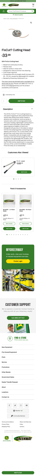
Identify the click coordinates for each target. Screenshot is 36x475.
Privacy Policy (5, 424)
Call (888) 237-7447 (18, 318)
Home (4, 18)
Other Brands (6, 372)
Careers (22, 426)
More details (9, 223)
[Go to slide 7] (20, 234)
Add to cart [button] (24, 172)
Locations (5, 392)
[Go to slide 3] (11, 234)
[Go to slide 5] (16, 234)
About (4, 387)
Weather (18, 410)
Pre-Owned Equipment (9, 352)
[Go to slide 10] (27, 234)
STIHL (8, 18)
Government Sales (8, 377)
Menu (4, 11)
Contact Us (5, 397)
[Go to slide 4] (13, 234)
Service (4, 362)
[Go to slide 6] (18, 234)
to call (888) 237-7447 (18, 1)
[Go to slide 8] (22, 234)
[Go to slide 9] (25, 234)
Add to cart (21, 101)
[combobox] (20, 11)
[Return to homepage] (11, 6)
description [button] (8, 109)
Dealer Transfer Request (10, 382)
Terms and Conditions (8, 422)
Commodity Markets (19, 416)
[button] (31, 22)
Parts (3, 357)
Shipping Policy (6, 426)
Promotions (5, 367)
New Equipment (7, 347)
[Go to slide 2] (9, 234)
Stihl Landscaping (14, 18)
